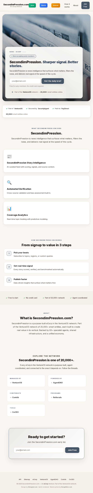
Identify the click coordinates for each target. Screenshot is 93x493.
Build (43, 5)
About (75, 5)
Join (32, 5)
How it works (67, 5)
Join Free (85, 5)
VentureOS (18, 108)
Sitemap (27, 479)
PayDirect (65, 108)
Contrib (15, 397)
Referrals (57, 397)
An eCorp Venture (16, 6)
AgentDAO (58, 383)
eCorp (35, 479)
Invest (55, 5)
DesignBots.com (66, 487)
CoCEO (15, 412)
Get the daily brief (52, 81)
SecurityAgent (43, 108)
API (20, 479)
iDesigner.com (32, 487)
